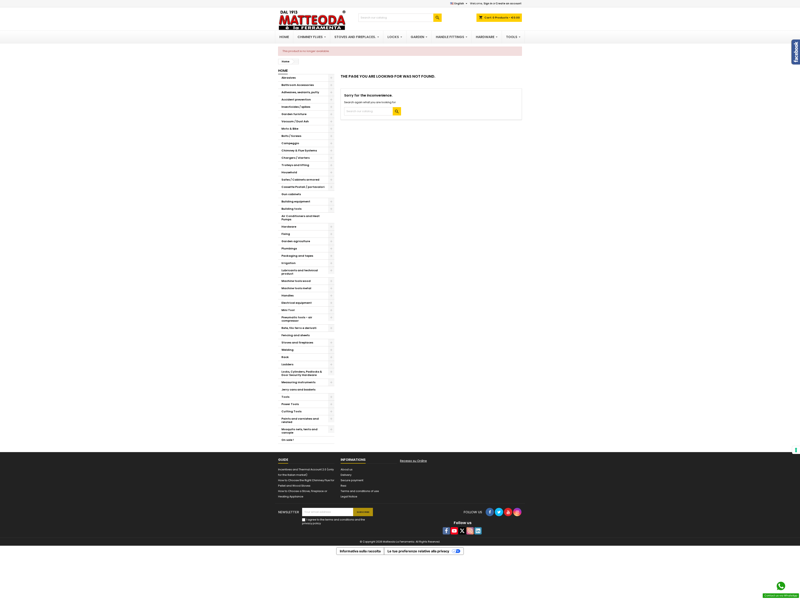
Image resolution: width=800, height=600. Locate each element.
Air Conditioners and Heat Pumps (300, 217)
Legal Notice (349, 496)
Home (283, 70)
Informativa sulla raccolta (360, 551)
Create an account (508, 3)
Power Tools (290, 404)
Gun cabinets (291, 194)
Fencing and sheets (295, 335)
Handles (287, 296)
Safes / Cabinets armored (300, 180)
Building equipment (295, 201)
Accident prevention (296, 100)
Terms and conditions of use (360, 491)
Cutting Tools (291, 411)
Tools (285, 397)
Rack (285, 357)
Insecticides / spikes (295, 107)
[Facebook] (446, 530)
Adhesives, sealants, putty (300, 92)
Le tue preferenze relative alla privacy (418, 551)
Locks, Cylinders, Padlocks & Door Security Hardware (301, 373)
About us (346, 469)
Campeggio (290, 143)
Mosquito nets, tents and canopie (299, 431)
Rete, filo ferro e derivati (298, 328)
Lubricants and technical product (299, 272)
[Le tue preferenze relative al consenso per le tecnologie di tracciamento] (796, 450)
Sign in (488, 3)
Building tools (291, 209)
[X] (462, 530)
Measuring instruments (298, 382)
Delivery (346, 475)
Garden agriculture (295, 241)
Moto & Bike (289, 129)
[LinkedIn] (478, 530)
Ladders (287, 364)
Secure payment (352, 480)
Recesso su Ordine (413, 461)
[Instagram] (470, 530)
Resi (343, 486)
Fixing (285, 234)
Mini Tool (288, 310)
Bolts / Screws (291, 136)
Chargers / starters (295, 158)
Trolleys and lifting (295, 165)
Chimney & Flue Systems (299, 150)
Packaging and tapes (297, 256)
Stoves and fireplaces (297, 343)
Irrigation (288, 263)
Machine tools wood (296, 281)
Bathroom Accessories (297, 85)
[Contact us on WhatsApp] (781, 586)
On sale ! (287, 440)
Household (289, 172)
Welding (287, 350)
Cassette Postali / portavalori (303, 187)
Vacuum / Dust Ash (295, 121)
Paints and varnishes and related (300, 420)
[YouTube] (454, 530)
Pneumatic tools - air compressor (296, 319)
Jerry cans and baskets (298, 390)
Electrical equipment (296, 303)
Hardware (288, 227)
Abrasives (288, 78)
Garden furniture (293, 114)
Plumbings (289, 248)
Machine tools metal (296, 288)
